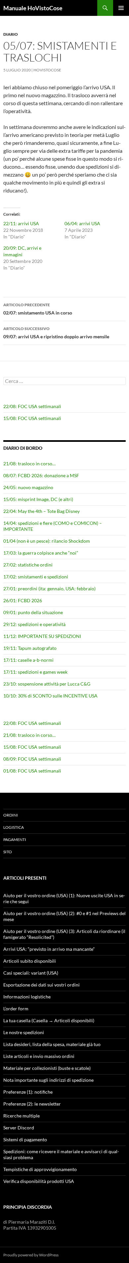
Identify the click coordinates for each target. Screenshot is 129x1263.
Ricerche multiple (21, 1115)
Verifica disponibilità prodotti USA (38, 1181)
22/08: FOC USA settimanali (32, 406)
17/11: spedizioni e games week (35, 672)
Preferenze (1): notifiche (28, 1092)
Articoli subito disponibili (29, 961)
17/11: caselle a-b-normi (28, 660)
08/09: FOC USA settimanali (32, 759)
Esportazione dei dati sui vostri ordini (41, 985)
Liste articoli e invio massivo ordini (38, 1056)
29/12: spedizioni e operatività (34, 624)
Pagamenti (14, 839)
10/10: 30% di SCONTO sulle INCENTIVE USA (50, 695)
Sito (7, 851)
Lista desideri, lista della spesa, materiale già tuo (52, 1044)
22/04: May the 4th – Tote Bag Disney (41, 511)
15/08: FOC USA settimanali (32, 418)
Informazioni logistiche (27, 996)
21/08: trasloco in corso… (29, 463)
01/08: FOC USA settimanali (32, 771)
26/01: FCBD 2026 (22, 600)
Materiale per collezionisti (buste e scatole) (47, 1068)
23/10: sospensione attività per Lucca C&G (46, 684)
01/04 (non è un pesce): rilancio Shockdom (46, 541)
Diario (10, 34)
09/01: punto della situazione (33, 612)
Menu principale (121, 8)
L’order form (15, 1008)
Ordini (10, 815)
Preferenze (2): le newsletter (32, 1104)
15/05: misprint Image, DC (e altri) (38, 499)
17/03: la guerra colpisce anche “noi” (40, 553)
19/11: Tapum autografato (30, 648)
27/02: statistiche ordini (28, 565)
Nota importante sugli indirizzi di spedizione (48, 1080)
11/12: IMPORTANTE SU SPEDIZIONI (42, 636)
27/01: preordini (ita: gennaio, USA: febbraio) (49, 588)
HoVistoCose (47, 69)
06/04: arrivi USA (82, 223)
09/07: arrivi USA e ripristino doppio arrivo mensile (56, 332)
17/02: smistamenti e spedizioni (35, 576)
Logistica (13, 827)
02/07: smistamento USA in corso (37, 309)
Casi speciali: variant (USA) (30, 973)
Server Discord (18, 1127)
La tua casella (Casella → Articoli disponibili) (48, 1020)
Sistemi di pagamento (25, 1139)
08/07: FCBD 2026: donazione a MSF (41, 475)
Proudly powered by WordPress (31, 1254)
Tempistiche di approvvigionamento (40, 1169)
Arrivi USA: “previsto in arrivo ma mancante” (49, 949)
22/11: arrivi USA (21, 223)
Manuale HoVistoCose (33, 8)
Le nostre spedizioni (23, 1032)
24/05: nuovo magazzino (28, 487)
